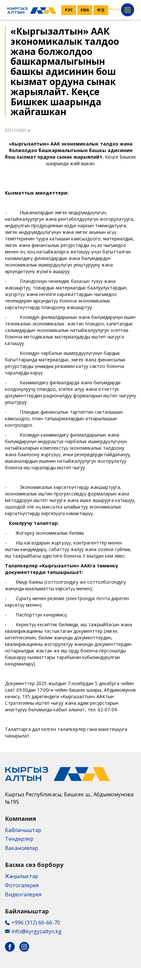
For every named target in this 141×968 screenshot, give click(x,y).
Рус (69, 10)
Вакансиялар (21, 848)
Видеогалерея (23, 894)
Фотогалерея (22, 885)
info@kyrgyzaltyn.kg (36, 931)
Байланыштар (23, 830)
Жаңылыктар (21, 876)
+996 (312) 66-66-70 (35, 922)
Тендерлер (19, 838)
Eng (85, 10)
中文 (101, 10)
